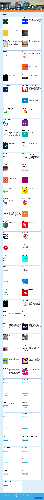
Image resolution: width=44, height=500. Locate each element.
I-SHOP (24, 266)
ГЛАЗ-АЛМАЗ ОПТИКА (8, 278)
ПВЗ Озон (24, 368)
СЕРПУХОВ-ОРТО (7, 210)
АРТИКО (5, 74)
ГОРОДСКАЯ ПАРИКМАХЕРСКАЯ (29, 85)
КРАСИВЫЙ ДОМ (26, 40)
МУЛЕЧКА (24, 51)
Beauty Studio (25, 29)
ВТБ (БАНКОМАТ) (7, 85)
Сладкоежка (5, 391)
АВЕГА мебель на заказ (27, 289)
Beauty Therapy (6, 40)
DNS (23, 210)
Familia (23, 323)
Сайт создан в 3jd (6, 497)
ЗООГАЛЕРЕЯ (6, 198)
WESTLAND (5, 176)
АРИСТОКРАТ (25, 176)
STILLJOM (24, 425)
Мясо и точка (25, 391)
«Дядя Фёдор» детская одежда (29, 436)
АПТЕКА (4, 187)
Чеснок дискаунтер (7, 425)
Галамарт (5, 323)
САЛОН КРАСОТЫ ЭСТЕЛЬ (28, 97)
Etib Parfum (5, 368)
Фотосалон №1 (25, 357)
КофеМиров (25, 413)
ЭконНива (5, 413)
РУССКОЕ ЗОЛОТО (7, 244)
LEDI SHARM (5, 153)
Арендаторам (34, 11)
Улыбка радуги (6, 447)
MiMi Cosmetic (6, 311)
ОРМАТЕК (5, 131)
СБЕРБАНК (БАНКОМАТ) (8, 108)
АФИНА (24, 74)
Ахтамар (5, 402)
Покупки (19, 11)
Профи (23, 244)
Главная (5, 11)
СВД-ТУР (24, 108)
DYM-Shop (5, 470)
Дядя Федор (25, 300)
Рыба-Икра (24, 402)
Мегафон (5, 221)
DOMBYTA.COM (25, 63)
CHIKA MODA (6, 300)
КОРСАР (24, 278)
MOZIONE (24, 164)
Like (23, 459)
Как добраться (9, 11)
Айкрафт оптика (26, 345)
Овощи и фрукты (26, 379)
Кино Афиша (14, 11)
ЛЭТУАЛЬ (24, 17)
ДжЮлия (5, 345)
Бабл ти (4, 459)
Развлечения (29, 11)
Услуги (25, 11)
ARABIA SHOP (6, 29)
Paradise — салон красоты (9, 63)
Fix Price (5, 357)
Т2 (3, 232)
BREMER (24, 142)
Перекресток (6, 17)
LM (23, 153)
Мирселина (5, 51)
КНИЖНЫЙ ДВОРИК (27, 198)
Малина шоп (25, 334)
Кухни (4, 436)
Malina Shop (5, 334)
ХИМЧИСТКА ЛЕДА (7, 119)
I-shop (23, 470)
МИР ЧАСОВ (25, 232)
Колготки (24, 255)
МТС (23, 221)
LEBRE (4, 142)
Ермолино (24, 447)
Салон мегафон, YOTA (8, 481)
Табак (4, 379)
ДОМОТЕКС (25, 119)
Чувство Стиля (25, 311)
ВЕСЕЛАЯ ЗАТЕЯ (26, 187)
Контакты (39, 11)
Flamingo (5, 266)
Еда (22, 11)
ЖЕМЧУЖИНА (25, 131)
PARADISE (5, 164)
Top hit (4, 255)
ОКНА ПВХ (5, 289)
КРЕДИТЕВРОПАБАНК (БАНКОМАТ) (11, 97)
